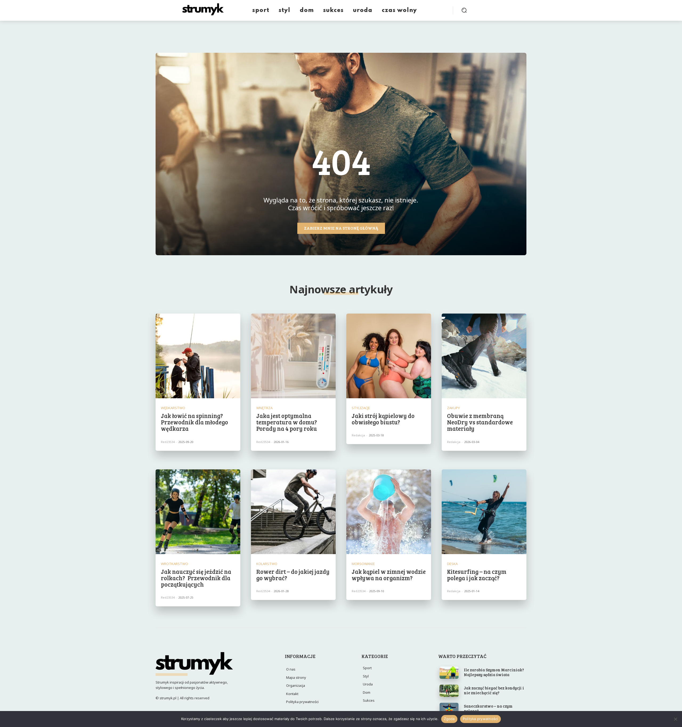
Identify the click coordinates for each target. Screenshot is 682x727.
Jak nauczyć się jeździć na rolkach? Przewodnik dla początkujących (196, 577)
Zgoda (449, 719)
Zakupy (453, 408)
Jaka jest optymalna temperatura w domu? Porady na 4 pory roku (286, 422)
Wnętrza (264, 408)
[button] (464, 10)
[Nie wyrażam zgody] (675, 719)
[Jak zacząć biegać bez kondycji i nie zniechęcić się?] (449, 691)
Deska (452, 564)
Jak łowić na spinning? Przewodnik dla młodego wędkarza (194, 422)
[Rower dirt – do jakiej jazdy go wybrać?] (293, 511)
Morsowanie (363, 564)
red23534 (167, 442)
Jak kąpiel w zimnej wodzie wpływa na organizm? (389, 574)
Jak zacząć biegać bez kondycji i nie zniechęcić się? (494, 690)
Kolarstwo (266, 564)
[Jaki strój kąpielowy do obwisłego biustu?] (388, 356)
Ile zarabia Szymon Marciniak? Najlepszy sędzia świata (494, 672)
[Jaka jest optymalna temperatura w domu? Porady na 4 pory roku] (293, 356)
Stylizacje (361, 408)
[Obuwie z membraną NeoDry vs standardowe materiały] (484, 356)
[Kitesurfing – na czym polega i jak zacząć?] (484, 511)
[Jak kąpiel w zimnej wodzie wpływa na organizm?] (388, 511)
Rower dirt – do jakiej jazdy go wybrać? (293, 574)
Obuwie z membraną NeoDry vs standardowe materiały (480, 422)
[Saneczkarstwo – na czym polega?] (449, 709)
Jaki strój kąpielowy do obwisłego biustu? (383, 419)
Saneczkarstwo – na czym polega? (488, 708)
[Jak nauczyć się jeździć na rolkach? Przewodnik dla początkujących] (198, 511)
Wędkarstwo (173, 408)
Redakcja (358, 435)
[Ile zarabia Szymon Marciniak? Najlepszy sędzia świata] (449, 673)
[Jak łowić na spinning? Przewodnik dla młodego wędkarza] (198, 356)
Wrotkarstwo (174, 564)
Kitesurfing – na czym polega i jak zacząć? (476, 574)
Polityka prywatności (480, 719)
